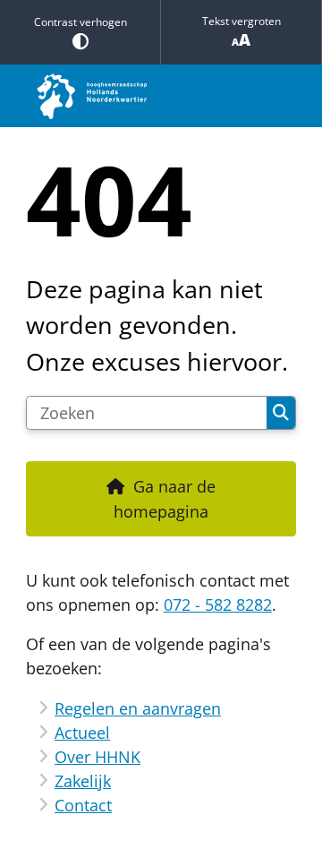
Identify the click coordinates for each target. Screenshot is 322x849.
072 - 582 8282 (218, 604)
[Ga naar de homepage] (161, 95)
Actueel (82, 732)
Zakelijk (83, 781)
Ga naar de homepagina (165, 499)
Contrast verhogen (80, 22)
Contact (83, 805)
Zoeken (281, 413)
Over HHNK (97, 757)
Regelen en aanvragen (138, 708)
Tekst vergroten (241, 21)
